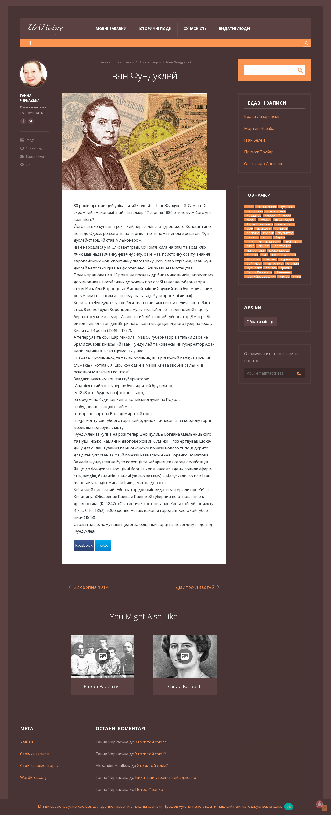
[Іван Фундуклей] (144, 141)
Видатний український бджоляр (165, 777)
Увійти (26, 742)
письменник (267, 206)
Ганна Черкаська (30, 98)
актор (267, 237)
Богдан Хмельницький (264, 241)
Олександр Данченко (264, 163)
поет (250, 206)
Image (30, 140)
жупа (297, 276)
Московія (254, 259)
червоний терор (278, 215)
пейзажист (293, 241)
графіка (286, 267)
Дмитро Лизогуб (194, 587)
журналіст (254, 267)
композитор (285, 224)
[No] (324, 808)
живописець (276, 211)
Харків (280, 237)
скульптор (286, 233)
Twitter (103, 545)
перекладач (284, 219)
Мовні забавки (111, 28)
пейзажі (270, 259)
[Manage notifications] (319, 804)
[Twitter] (31, 121)
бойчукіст (254, 263)
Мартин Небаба (259, 128)
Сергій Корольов (259, 272)
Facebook (84, 545)
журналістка (289, 259)
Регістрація (123, 62)
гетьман (281, 228)
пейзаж (271, 267)
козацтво (254, 215)
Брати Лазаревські (262, 116)
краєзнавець (279, 250)
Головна (102, 62)
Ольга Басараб (185, 686)
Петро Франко (149, 789)
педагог (253, 237)
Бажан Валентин (102, 686)
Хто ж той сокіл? (150, 742)
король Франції (284, 254)
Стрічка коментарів (39, 765)
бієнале (264, 246)
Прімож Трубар (259, 152)
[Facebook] (30, 43)
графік (251, 219)
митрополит (256, 250)
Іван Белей (254, 140)
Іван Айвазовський (261, 276)
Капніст (252, 254)
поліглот (253, 233)
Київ (265, 254)
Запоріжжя (255, 211)
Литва (285, 276)
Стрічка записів (35, 754)
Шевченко (284, 272)
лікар (251, 246)
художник (287, 206)
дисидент (264, 228)
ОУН (250, 228)
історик (265, 219)
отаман (293, 263)
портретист (274, 263)
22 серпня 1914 (91, 587)
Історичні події (155, 28)
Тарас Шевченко (260, 224)
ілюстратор (282, 246)
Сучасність (195, 28)
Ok (289, 806)
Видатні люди (234, 28)
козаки (268, 233)
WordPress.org (33, 777)
